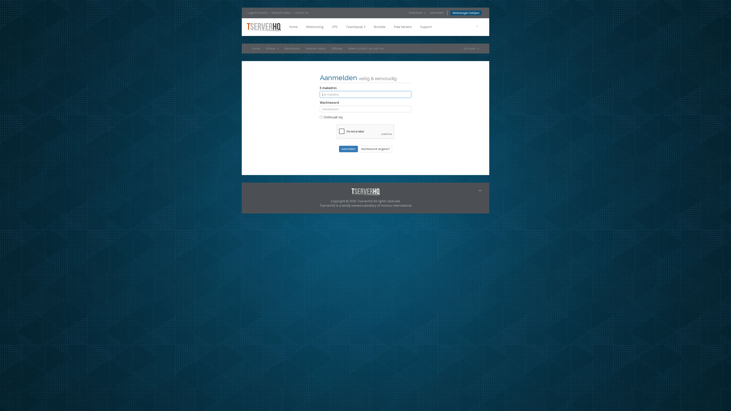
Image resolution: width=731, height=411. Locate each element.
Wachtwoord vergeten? (375, 149)
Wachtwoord (329, 102)
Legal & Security (257, 12)
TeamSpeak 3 (355, 27)
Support (426, 27)
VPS (335, 27)
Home (293, 27)
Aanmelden (437, 12)
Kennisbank (292, 48)
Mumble (379, 27)
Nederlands (416, 12)
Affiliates (336, 48)
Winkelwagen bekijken (466, 13)
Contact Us (301, 12)
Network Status (281, 12)
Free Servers (403, 27)
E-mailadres (328, 88)
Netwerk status (316, 48)
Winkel (271, 48)
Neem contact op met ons (366, 48)
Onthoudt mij (333, 117)
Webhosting (315, 27)
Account (470, 48)
